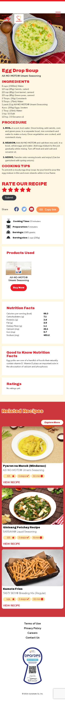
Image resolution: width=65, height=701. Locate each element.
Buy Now (18, 287)
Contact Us (33, 637)
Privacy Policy (32, 628)
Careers (33, 633)
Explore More (52, 422)
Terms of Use (32, 623)
